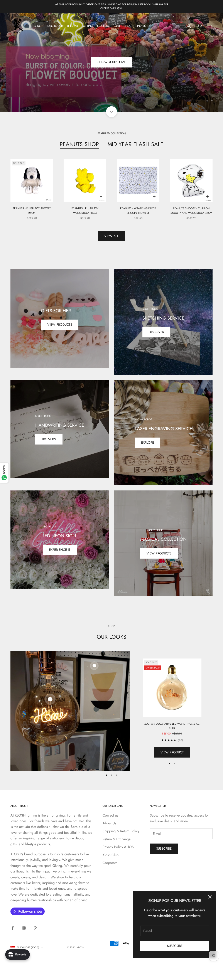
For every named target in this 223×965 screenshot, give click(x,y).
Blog (128, 26)
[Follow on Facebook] (12, 928)
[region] (111, 62)
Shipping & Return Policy (121, 831)
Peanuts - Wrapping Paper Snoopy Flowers (138, 210)
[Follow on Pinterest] (35, 928)
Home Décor (54, 26)
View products (59, 324)
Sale (118, 26)
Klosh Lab (103, 26)
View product (172, 752)
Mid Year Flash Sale (135, 144)
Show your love (112, 63)
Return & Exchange (116, 839)
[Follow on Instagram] (24, 928)
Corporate (110, 862)
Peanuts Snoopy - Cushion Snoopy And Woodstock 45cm (191, 210)
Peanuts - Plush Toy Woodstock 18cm (84, 210)
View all (111, 236)
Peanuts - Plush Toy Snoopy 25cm (32, 210)
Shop (37, 26)
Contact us (110, 815)
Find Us (141, 26)
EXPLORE (147, 442)
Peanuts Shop (79, 144)
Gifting (88, 26)
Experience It (59, 549)
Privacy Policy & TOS (118, 846)
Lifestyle (73, 26)
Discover (156, 332)
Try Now (49, 439)
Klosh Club (110, 854)
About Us (109, 823)
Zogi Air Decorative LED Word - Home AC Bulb (171, 726)
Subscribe (174, 945)
